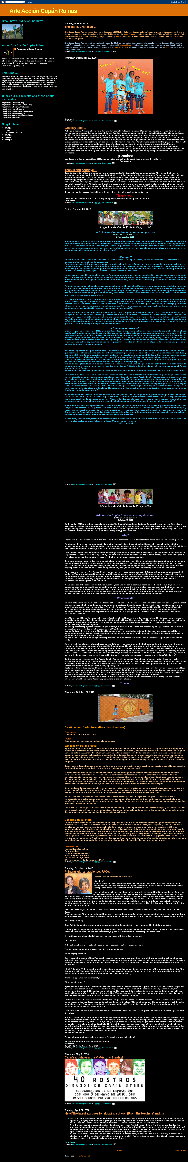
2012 (7, 128)
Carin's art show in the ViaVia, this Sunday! (94, 1057)
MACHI (118, 36)
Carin (128, 36)
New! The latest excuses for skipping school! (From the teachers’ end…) (114, 1113)
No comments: (107, 121)
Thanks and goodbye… (81, 170)
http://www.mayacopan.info (13, 113)
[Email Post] (114, 51)
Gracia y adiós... (75, 128)
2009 (7, 137)
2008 (7, 140)
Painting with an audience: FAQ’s (87, 871)
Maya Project (129, 34)
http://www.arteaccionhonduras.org (17, 105)
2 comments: (106, 686)
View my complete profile (13, 66)
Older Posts (180, 1150)
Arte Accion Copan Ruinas (29, 49)
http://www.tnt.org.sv (11, 117)
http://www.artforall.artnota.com (15, 107)
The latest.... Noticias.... (80, 27)
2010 (7, 135)
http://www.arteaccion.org (13, 103)
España (167, 47)
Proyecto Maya (124, 45)
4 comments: (106, 1103)
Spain (177, 36)
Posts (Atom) (84, 1156)
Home (119, 1150)
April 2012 (10, 130)
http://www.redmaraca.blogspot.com (17, 115)
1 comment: (106, 163)
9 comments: (107, 51)
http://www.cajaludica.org (13, 109)
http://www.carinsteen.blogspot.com (17, 111)
